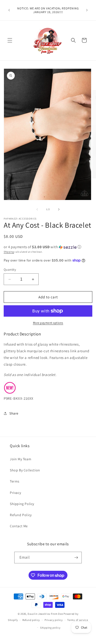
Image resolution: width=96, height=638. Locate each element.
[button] (9, 40)
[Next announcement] (86, 10)
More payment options (48, 323)
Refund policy (31, 620)
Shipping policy (50, 627)
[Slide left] (37, 209)
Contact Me (19, 526)
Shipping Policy (22, 504)
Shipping (9, 251)
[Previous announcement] (9, 10)
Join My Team (20, 459)
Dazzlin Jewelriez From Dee (46, 614)
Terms (14, 481)
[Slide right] (58, 209)
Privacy (15, 492)
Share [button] (13, 413)
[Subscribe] (76, 557)
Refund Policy (21, 515)
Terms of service (77, 620)
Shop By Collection (25, 470)
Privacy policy (54, 620)
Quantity (10, 269)
